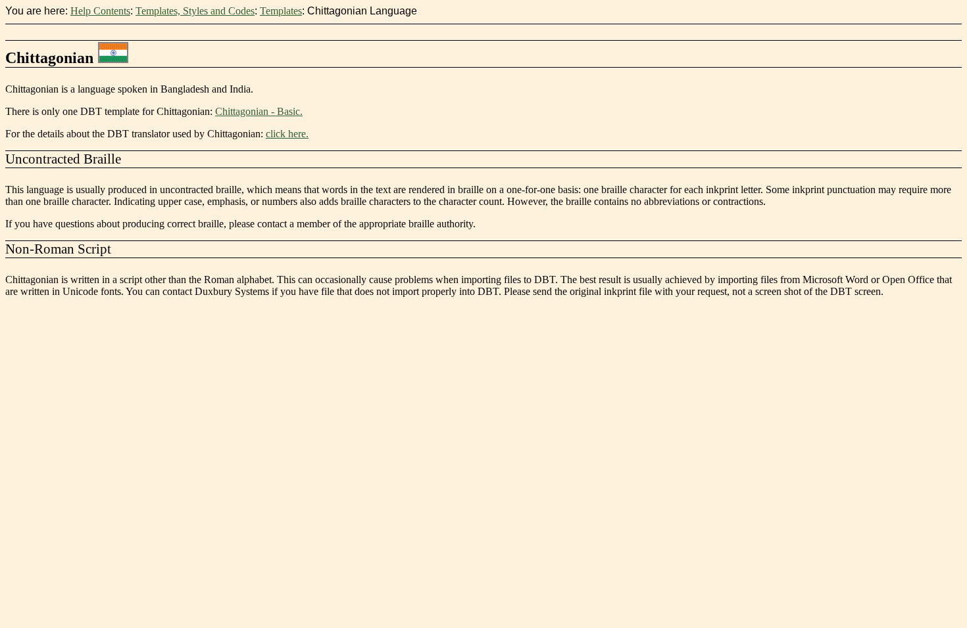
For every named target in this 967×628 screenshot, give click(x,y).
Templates (281, 10)
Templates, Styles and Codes (195, 10)
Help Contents (100, 10)
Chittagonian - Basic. (259, 111)
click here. (287, 133)
